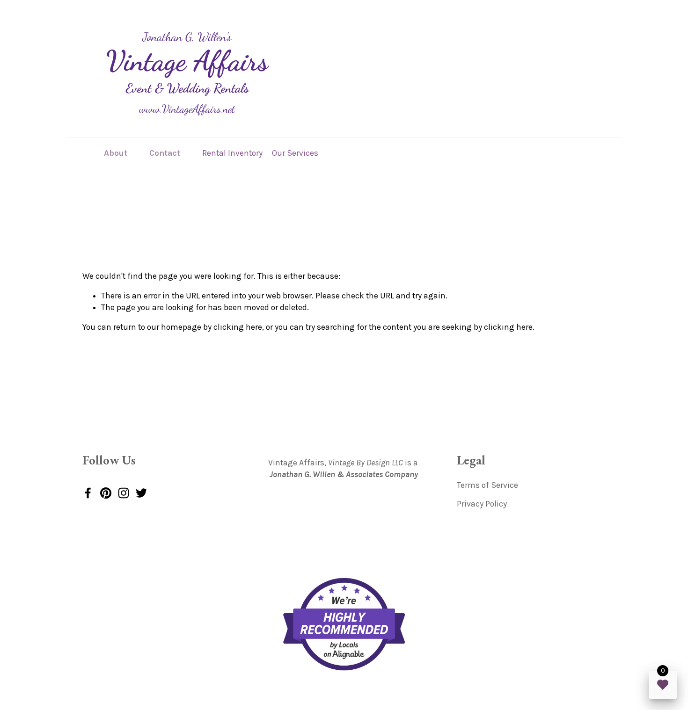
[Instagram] (123, 493)
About (115, 153)
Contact (164, 153)
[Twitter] (141, 493)
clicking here (237, 327)
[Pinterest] (105, 493)
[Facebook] (88, 493)
